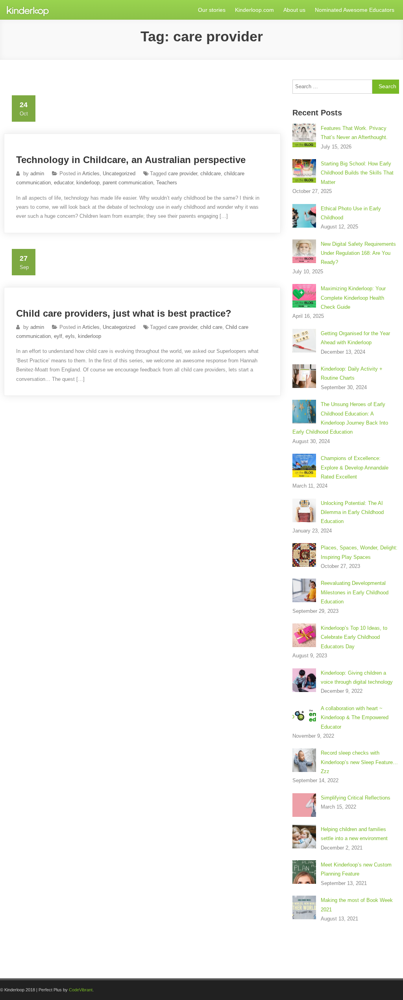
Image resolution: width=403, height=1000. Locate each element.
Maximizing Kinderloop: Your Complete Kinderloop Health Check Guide (353, 298)
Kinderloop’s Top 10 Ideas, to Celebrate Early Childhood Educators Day (354, 637)
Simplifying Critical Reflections (355, 798)
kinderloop (88, 183)
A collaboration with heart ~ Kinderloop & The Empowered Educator (354, 717)
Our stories (212, 10)
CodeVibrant (80, 989)
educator (63, 183)
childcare (210, 173)
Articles (91, 173)
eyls (70, 336)
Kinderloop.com (254, 10)
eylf (58, 336)
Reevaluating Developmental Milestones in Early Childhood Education (354, 592)
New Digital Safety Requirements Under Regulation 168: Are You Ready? (358, 253)
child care (211, 327)
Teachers (166, 183)
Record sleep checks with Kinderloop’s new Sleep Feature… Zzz (359, 762)
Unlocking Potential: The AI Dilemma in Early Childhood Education (352, 512)
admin (37, 173)
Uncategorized (119, 173)
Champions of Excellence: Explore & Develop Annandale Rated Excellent (354, 467)
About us (294, 10)
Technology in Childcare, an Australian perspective (131, 159)
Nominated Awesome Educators (354, 10)
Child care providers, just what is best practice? (123, 313)
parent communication (128, 183)
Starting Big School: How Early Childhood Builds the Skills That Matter (357, 173)
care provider (182, 173)
